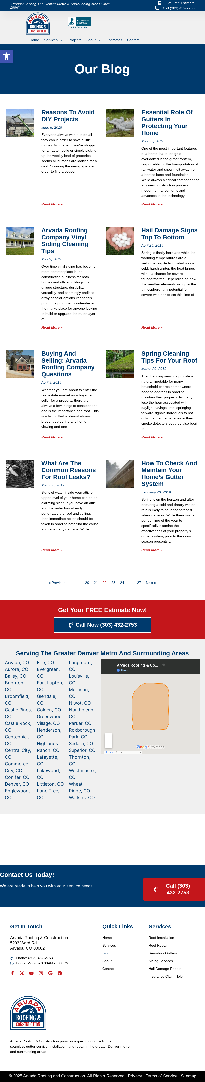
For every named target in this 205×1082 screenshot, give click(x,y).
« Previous (57, 583)
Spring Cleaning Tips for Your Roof (169, 357)
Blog (106, 953)
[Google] (50, 973)
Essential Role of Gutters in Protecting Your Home (167, 122)
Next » (151, 583)
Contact (133, 40)
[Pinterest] (60, 973)
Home (34, 40)
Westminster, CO (82, 774)
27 (139, 583)
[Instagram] (41, 973)
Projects (75, 40)
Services (51, 40)
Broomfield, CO (17, 700)
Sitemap (188, 1076)
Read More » (52, 204)
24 (122, 583)
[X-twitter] (22, 973)
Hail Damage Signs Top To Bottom (170, 234)
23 (114, 583)
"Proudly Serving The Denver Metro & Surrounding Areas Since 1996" (60, 5)
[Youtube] (31, 973)
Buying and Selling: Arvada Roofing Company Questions (68, 364)
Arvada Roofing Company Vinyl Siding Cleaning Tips (65, 240)
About (91, 40)
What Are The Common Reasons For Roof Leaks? (69, 470)
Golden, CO (49, 709)
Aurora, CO (16, 669)
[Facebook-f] (12, 973)
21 (96, 583)
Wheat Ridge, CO (79, 787)
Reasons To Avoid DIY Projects (68, 116)
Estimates (114, 40)
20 (87, 583)
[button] (6, 56)
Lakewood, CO (48, 774)
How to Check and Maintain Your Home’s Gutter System (169, 473)
